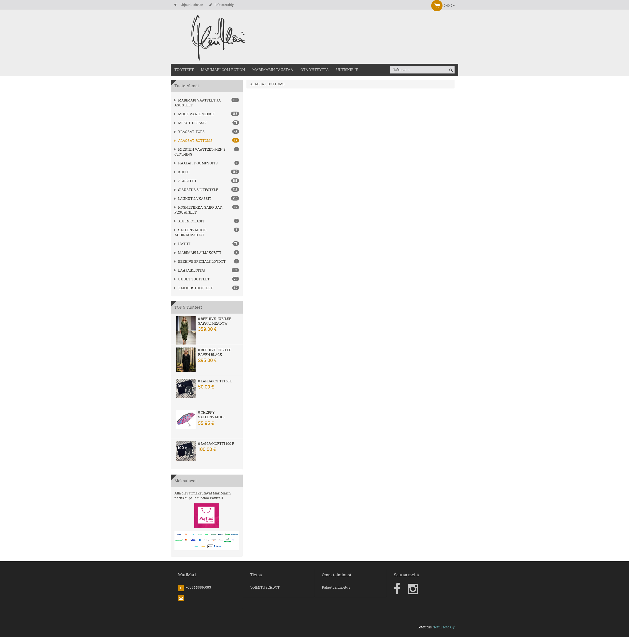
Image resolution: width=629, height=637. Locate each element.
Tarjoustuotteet (195, 288)
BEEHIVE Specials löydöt (202, 261)
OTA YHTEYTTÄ (314, 69)
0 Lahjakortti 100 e (216, 443)
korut (184, 172)
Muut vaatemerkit (196, 114)
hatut (184, 243)
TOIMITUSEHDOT (265, 587)
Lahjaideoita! (191, 270)
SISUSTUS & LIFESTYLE (198, 189)
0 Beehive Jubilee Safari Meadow (214, 321)
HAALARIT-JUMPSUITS (198, 163)
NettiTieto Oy (443, 627)
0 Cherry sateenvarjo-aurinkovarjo (212, 417)
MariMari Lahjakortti (199, 252)
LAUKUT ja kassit (194, 198)
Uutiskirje (347, 69)
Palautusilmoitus (336, 587)
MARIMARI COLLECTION (223, 69)
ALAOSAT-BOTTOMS (195, 140)
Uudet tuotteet (194, 279)
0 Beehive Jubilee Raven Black (214, 352)
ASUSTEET (187, 180)
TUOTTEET (184, 69)
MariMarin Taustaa (272, 69)
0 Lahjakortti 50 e (215, 381)
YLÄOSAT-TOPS (191, 131)
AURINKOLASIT (191, 221)
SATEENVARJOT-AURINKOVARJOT (190, 232)
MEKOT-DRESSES (193, 122)
